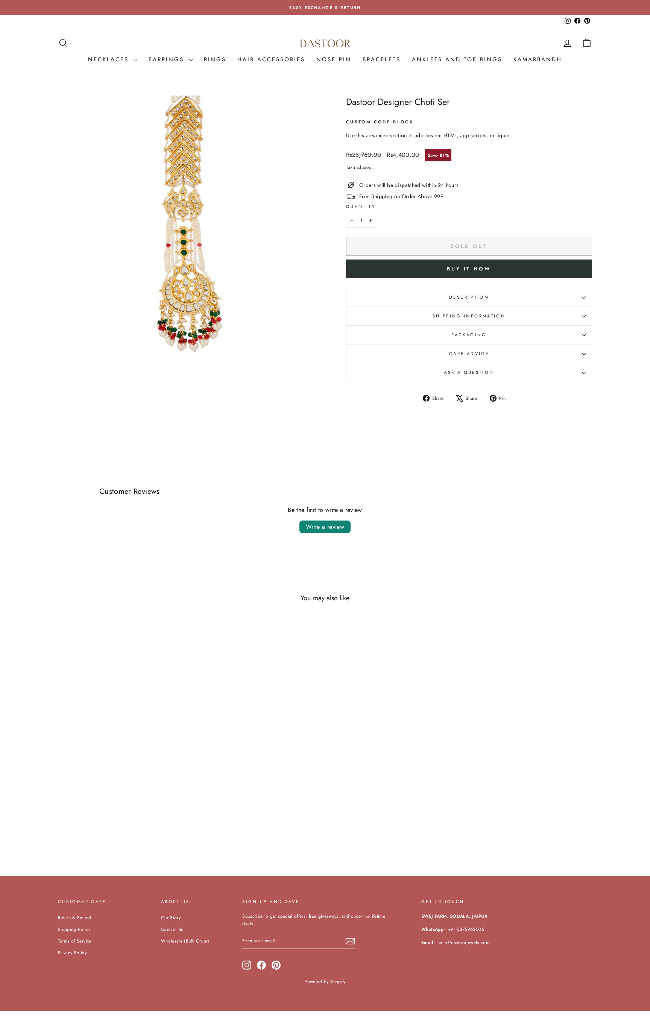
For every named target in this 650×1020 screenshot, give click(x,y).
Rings (215, 59)
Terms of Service (75, 941)
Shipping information (469, 316)
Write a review (325, 526)
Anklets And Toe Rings (457, 59)
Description (469, 297)
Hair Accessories (271, 59)
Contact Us (172, 929)
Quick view (121, 804)
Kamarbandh (537, 59)
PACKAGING (468, 335)
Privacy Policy (72, 952)
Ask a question (469, 372)
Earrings (168, 59)
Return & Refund (74, 917)
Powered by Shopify (324, 981)
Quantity (360, 206)
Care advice (469, 354)
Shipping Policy (74, 929)
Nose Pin (333, 59)
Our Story (171, 917)
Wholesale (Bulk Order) (185, 941)
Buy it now (469, 268)
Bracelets (382, 59)
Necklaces (110, 59)
